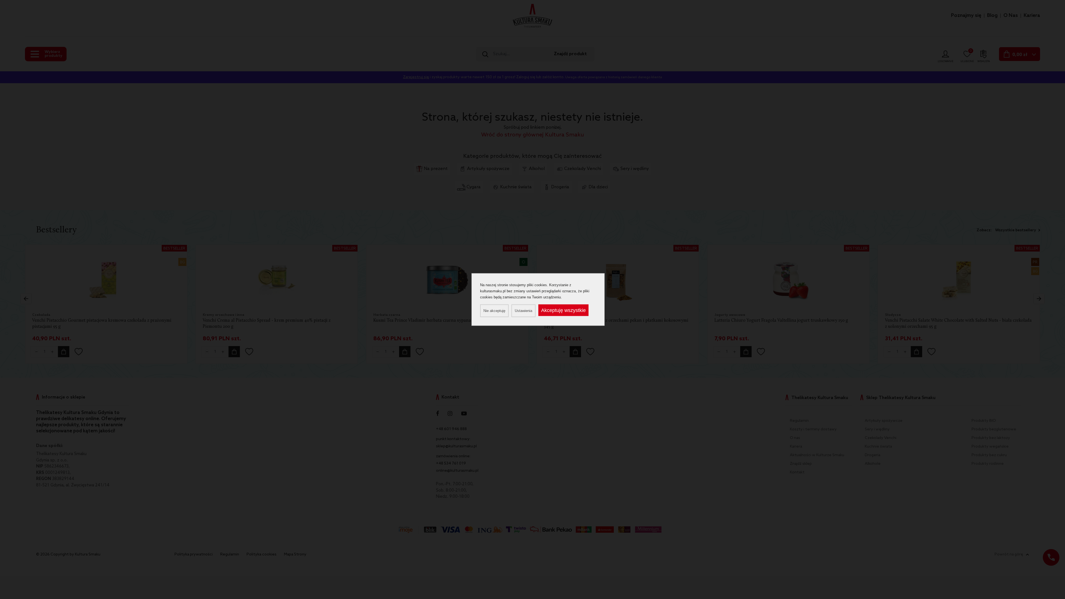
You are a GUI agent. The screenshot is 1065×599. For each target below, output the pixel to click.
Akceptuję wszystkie (563, 310)
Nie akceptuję (494, 311)
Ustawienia (523, 311)
